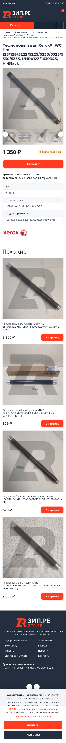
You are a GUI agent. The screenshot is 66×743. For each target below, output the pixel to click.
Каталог (15, 25)
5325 (39, 219)
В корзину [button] (52, 337)
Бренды (42, 645)
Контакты (43, 655)
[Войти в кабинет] (50, 14)
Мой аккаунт (12, 645)
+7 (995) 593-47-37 (53, 3)
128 (13, 219)
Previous (5, 134)
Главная (6, 32)
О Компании (45, 640)
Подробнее (33, 734)
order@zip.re (9, 3)
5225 (25, 219)
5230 (32, 219)
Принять (33, 725)
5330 (46, 219)
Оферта (9, 650)
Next (60, 134)
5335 (53, 219)
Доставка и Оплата (16, 655)
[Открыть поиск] (50, 25)
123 (7, 219)
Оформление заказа (16, 640)
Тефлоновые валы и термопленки (31, 32)
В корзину (33, 164)
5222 (19, 219)
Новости (43, 650)
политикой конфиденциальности (33, 716)
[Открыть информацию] (59, 25)
